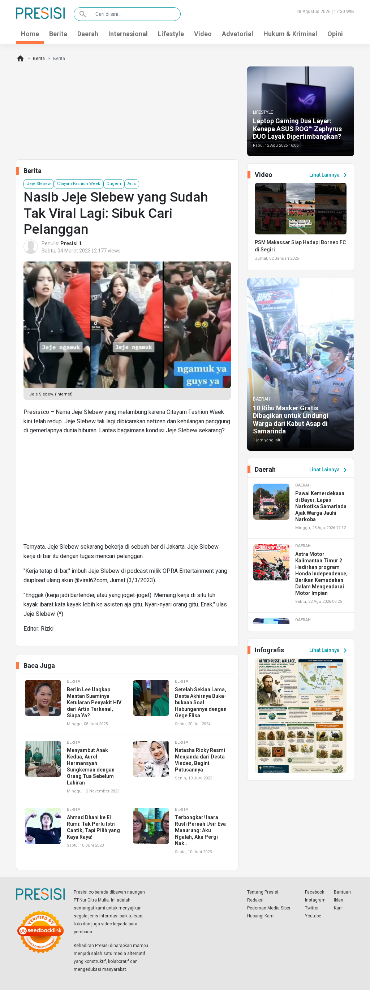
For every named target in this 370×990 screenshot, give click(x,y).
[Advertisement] (127, 491)
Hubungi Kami (261, 915)
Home (30, 34)
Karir (338, 908)
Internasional (128, 34)
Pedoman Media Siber (269, 908)
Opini (335, 34)
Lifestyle (171, 34)
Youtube (313, 915)
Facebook (314, 892)
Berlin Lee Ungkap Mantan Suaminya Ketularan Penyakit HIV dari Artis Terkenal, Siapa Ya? (94, 702)
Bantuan (342, 892)
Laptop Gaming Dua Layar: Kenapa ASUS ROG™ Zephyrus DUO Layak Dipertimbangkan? (297, 128)
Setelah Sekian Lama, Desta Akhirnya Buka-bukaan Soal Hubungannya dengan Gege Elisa (201, 702)
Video (203, 34)
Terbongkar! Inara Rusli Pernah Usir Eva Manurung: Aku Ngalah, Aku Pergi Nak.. (200, 830)
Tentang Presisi (262, 892)
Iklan (338, 900)
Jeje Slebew (39, 183)
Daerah (87, 34)
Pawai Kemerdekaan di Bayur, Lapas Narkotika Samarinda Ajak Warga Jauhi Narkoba (321, 506)
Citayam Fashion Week (78, 183)
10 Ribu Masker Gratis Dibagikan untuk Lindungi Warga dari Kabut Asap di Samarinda (290, 419)
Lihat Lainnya (329, 175)
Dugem (114, 183)
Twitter (312, 908)
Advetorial (237, 34)
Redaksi (255, 900)
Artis (132, 183)
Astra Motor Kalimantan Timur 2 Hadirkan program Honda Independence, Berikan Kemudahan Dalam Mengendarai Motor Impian (321, 573)
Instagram (315, 900)
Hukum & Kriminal (290, 34)
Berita (58, 34)
